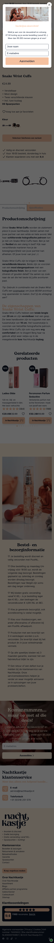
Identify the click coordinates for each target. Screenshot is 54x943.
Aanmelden (27, 61)
